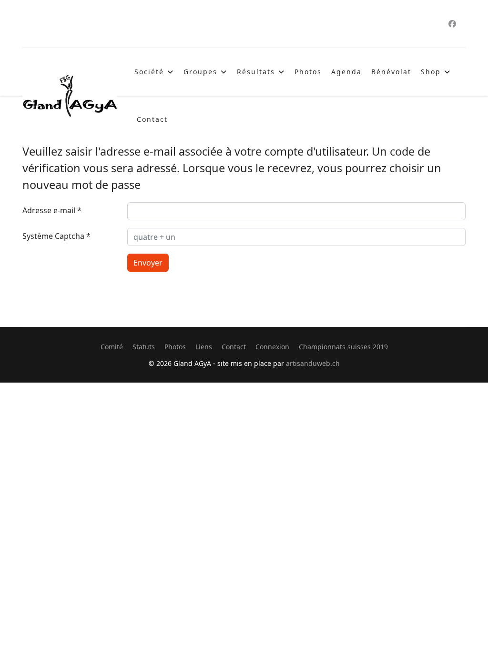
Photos (308, 71)
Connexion (272, 346)
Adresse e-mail (51, 210)
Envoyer (148, 262)
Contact (152, 119)
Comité (112, 346)
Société (149, 71)
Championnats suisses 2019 (343, 346)
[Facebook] (452, 24)
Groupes (200, 71)
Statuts (143, 346)
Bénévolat (391, 71)
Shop (431, 71)
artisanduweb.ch (313, 363)
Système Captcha (56, 236)
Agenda (346, 71)
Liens (203, 346)
